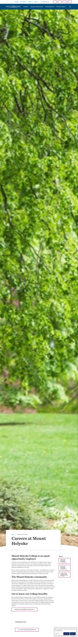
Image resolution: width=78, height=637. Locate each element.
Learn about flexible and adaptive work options (64, 574)
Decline (66, 633)
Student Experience (49, 6)
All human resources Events (26, 629)
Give (67, 1)
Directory (17, 1)
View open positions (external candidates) (63, 568)
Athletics (29, 1)
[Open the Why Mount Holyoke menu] (61, 8)
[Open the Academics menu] (26, 8)
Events (35, 1)
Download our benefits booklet (24, 609)
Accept (73, 633)
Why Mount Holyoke (61, 6)
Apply (57, 1)
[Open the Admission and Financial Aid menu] (37, 8)
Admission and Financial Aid (37, 6)
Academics (25, 6)
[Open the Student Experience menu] (49, 8)
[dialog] (65, 631)
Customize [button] (57, 633)
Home (13, 534)
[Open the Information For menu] (47, 2)
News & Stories (23, 1)
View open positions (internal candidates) (63, 561)
